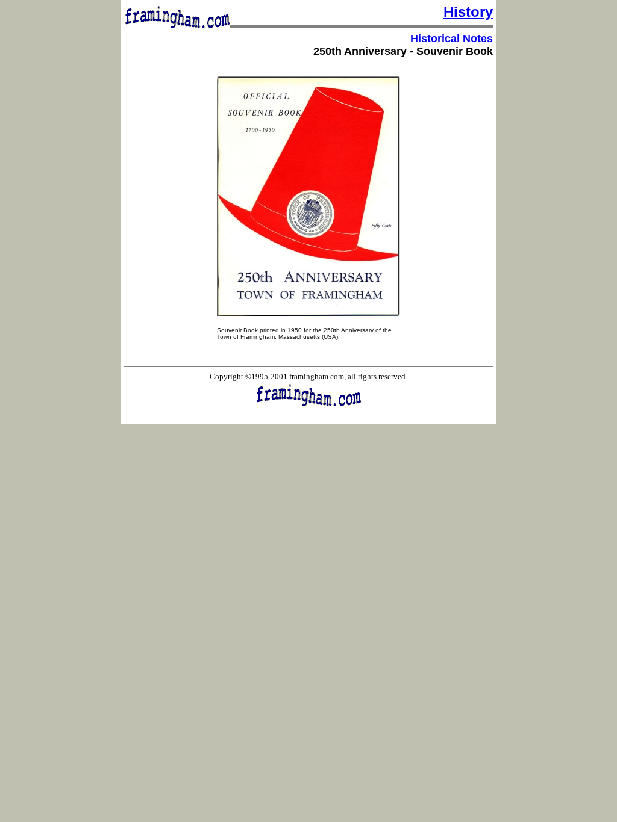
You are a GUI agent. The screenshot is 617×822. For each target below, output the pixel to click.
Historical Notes (451, 38)
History (468, 12)
